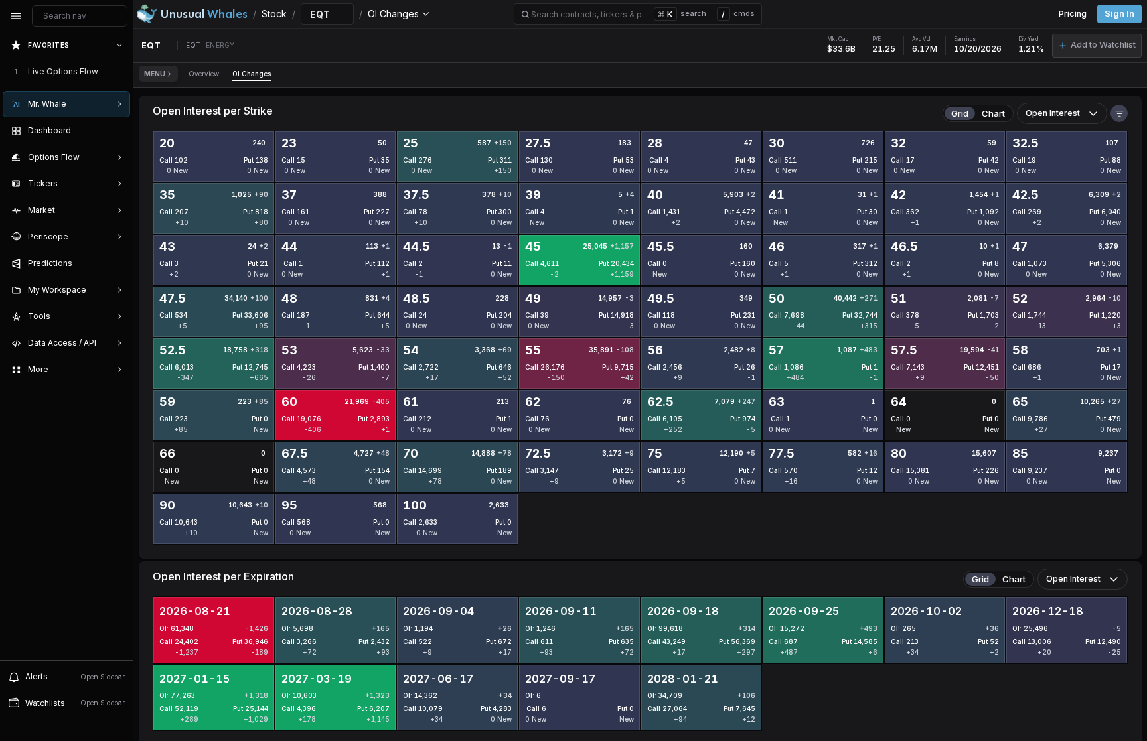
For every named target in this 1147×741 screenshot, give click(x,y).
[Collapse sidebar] (16, 16)
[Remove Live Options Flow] (121, 72)
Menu (154, 74)
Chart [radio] (993, 113)
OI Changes (251, 74)
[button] (1097, 45)
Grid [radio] (959, 113)
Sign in (1119, 14)
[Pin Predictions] (117, 263)
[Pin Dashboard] (117, 130)
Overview (204, 74)
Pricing (1073, 14)
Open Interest (1053, 113)
